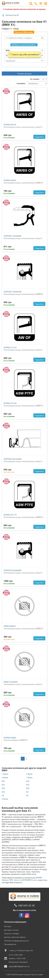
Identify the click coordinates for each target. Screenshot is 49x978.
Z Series (5, 799)
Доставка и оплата (11, 930)
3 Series (29, 774)
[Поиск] (30, 3)
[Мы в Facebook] (21, 915)
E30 (3, 781)
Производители (10, 944)
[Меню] (45, 3)
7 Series (29, 777)
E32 (27, 781)
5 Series (5, 777)
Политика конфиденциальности (16, 940)
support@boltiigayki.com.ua (19, 966)
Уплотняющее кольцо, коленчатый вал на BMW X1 (23, 181)
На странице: (34, 79)
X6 (27, 795)
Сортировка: (21, 83)
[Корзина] (40, 3)
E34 (3, 784)
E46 (3, 792)
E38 (3, 788)
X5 (3, 795)
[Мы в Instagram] (27, 915)
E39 (27, 788)
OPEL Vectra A (14, 880)
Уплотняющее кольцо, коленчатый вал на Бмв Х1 (23, 125)
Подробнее (39, 137)
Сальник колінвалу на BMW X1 (16, 738)
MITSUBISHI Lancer (29, 880)
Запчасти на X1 (12, 15)
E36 (27, 784)
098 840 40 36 (26, 905)
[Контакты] (36, 3)
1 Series (5, 774)
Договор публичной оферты (15, 937)
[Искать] (42, 38)
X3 (27, 792)
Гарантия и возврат (11, 933)
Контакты (7, 926)
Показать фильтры (24, 73)
